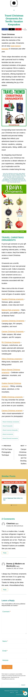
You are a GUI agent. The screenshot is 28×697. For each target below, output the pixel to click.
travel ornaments (8, 434)
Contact (21, 690)
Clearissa (10, 523)
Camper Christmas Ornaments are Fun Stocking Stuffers (22, 455)
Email (5, 651)
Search (23, 685)
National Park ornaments (10, 310)
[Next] (24, 491)
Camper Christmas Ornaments (13, 331)
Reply (4, 553)
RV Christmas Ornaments (11, 342)
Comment (6, 612)
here (13, 679)
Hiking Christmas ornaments (12, 359)
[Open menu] (14, 10)
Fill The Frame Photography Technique (7, 450)
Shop (17, 692)
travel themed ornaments (10, 438)
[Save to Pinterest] (18, 29)
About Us (12, 692)
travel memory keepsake (10, 430)
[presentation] (14, 487)
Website (5, 660)
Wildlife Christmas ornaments (12, 397)
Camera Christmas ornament (12, 410)
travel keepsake (8, 426)
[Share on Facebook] (5, 29)
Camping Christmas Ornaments (13, 321)
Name (5, 641)
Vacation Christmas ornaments (13, 299)
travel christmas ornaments (11, 422)
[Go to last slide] (4, 491)
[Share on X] (11, 29)
